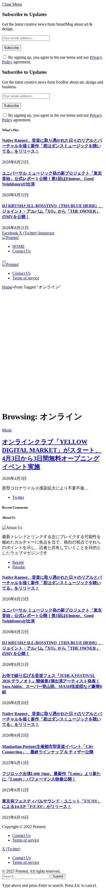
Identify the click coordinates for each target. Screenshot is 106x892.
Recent (18, 562)
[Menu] (4, 261)
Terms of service (25, 278)
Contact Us (21, 251)
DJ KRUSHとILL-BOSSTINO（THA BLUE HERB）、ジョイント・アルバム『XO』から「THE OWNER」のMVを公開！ (52, 211)
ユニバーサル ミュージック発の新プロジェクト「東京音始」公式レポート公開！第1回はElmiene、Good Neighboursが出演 (52, 178)
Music (7, 430)
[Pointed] (10, 237)
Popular (18, 567)
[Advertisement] (53, 352)
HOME (18, 246)
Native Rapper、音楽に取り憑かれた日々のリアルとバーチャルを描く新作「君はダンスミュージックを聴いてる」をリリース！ (52, 145)
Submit (58, 876)
